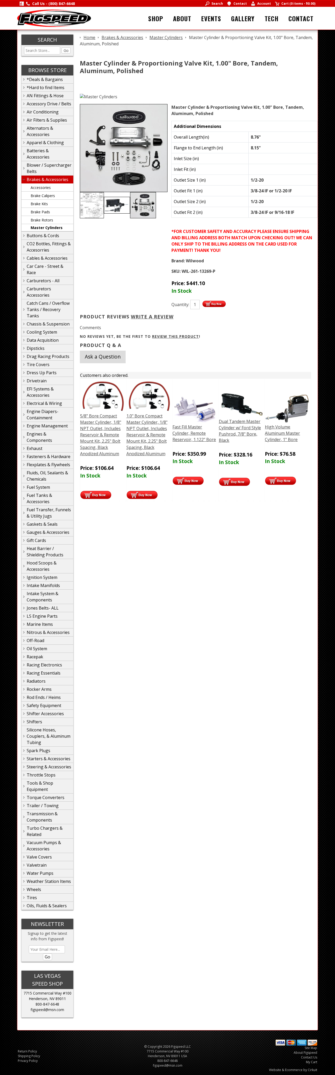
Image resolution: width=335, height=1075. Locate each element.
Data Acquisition (43, 340)
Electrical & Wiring (44, 403)
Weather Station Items (49, 881)
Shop (155, 18)
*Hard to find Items (45, 87)
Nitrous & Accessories (48, 632)
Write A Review (152, 316)
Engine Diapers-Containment (42, 415)
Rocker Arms (39, 689)
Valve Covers (39, 857)
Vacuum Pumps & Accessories (44, 846)
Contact (301, 18)
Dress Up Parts (42, 373)
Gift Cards (36, 540)
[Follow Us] (22, 3)
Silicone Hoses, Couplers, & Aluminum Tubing (48, 736)
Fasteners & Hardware (48, 456)
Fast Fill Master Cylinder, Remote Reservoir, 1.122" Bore (194, 433)
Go (66, 50)
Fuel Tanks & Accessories (39, 498)
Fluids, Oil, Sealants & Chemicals (47, 476)
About (182, 18)
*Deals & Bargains (45, 79)
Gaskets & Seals (42, 524)
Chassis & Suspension (48, 324)
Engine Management (47, 426)
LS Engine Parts (42, 616)
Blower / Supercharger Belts (49, 168)
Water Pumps (40, 873)
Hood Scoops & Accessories (42, 566)
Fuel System (38, 487)
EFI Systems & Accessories (40, 392)
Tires (32, 897)
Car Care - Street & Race (45, 269)
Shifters (34, 722)
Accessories (41, 187)
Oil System (37, 648)
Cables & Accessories (47, 258)
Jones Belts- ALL (43, 608)
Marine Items (40, 624)
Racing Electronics (44, 665)
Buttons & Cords (43, 235)
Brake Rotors (42, 220)
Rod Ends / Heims (44, 697)
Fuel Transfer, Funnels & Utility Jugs (49, 513)
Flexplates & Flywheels (48, 465)
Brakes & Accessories (47, 179)
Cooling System (42, 332)
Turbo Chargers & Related (45, 831)
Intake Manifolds (43, 585)
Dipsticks (35, 348)
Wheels (34, 889)
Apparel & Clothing (45, 142)
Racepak (35, 657)
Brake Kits (39, 203)
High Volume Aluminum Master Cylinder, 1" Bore (282, 433)
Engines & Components (39, 437)
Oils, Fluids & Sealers (47, 906)
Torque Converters (45, 797)
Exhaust (34, 448)
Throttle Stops (41, 775)
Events (211, 18)
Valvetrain (37, 865)
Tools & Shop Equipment (40, 786)
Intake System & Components (42, 597)
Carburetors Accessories (39, 292)
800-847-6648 (47, 1004)
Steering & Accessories (49, 767)
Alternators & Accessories (40, 131)
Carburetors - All (43, 281)
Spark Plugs (38, 750)
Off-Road (35, 640)
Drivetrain (37, 381)
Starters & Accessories (48, 759)
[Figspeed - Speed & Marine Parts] (54, 18)
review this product (175, 336)
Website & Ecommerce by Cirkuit (293, 1070)
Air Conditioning (43, 112)
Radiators (36, 681)
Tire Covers (38, 364)
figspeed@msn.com (47, 1009)
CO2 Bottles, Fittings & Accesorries (49, 247)
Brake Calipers (43, 195)
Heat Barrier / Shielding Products (45, 552)
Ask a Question (103, 356)
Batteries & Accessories (38, 154)
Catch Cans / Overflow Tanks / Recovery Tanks (48, 309)
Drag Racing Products (48, 356)
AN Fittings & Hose (45, 96)
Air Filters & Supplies (47, 120)
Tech (271, 18)
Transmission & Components (42, 817)
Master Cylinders (47, 227)
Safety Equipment (44, 705)
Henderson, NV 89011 (47, 998)
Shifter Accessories (45, 713)
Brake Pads (40, 211)
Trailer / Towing (43, 805)
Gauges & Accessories (48, 532)
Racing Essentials (43, 673)
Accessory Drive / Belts (49, 104)
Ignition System (42, 577)
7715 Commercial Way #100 (47, 993)
